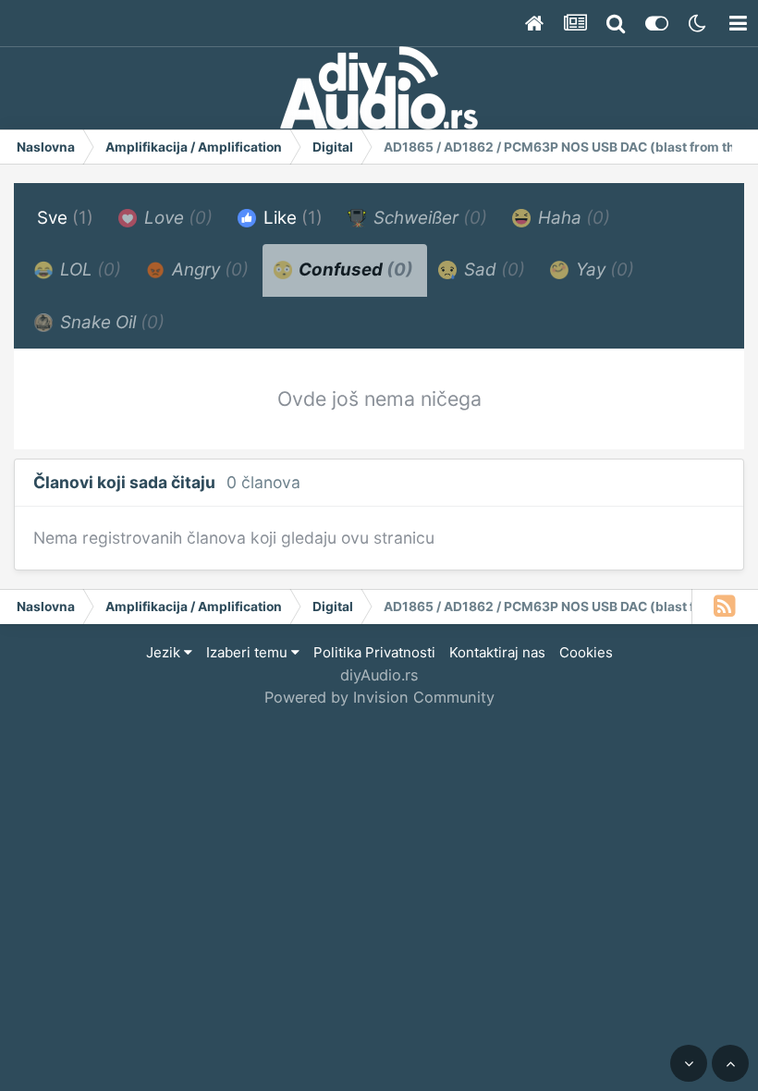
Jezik (165, 652)
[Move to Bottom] (688, 1063)
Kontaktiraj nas (497, 652)
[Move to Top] (730, 1063)
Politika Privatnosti (374, 652)
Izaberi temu (248, 652)
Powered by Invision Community (379, 697)
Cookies (586, 652)
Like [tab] (291, 217)
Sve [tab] (65, 217)
